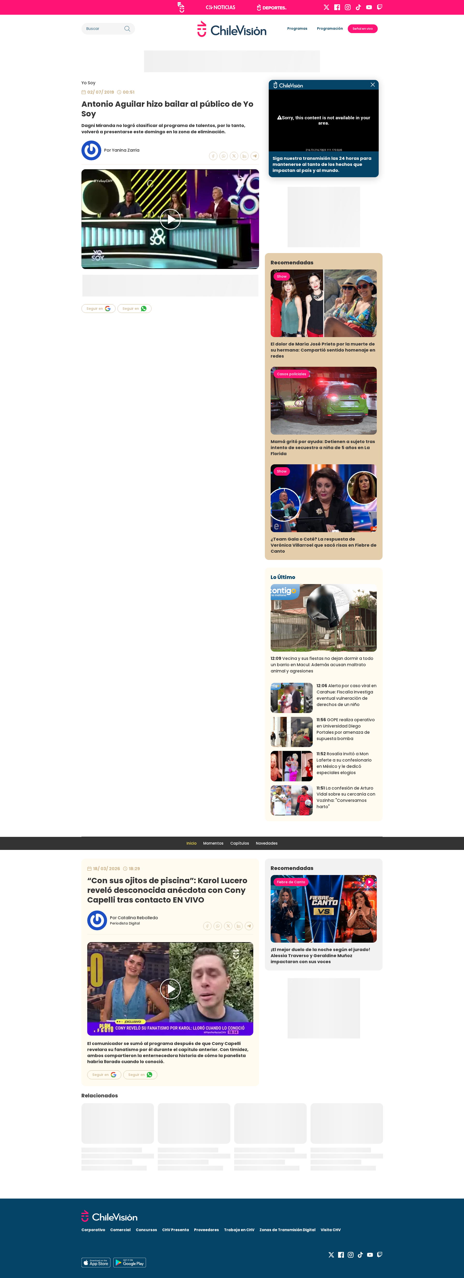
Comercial (120, 1229)
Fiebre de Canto (291, 882)
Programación (330, 28)
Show (282, 276)
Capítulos (239, 843)
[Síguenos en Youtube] (369, 7)
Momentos (213, 843)
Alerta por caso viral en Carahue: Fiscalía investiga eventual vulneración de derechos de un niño (347, 695)
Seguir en (95, 308)
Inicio (191, 843)
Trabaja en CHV (239, 1229)
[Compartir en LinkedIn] (244, 156)
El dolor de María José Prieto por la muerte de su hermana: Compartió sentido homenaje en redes (323, 350)
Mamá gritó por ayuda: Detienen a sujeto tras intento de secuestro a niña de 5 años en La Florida (323, 447)
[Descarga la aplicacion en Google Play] (95, 1262)
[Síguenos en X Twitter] (326, 7)
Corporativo (93, 1229)
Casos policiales (291, 374)
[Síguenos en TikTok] (358, 7)
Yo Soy (88, 83)
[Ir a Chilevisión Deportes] (271, 7)
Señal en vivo (363, 28)
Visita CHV (331, 1229)
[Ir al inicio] (232, 29)
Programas (297, 28)
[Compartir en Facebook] (213, 156)
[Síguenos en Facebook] (337, 7)
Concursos (146, 1229)
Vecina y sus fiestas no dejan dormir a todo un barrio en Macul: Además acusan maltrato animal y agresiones (322, 665)
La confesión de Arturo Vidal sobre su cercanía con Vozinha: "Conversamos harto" (346, 797)
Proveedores (206, 1229)
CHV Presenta (175, 1229)
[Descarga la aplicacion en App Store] (129, 1262)
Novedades (267, 843)
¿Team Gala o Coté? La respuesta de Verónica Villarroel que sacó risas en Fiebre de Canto (324, 545)
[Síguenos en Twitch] (380, 7)
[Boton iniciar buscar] (127, 29)
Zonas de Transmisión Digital (288, 1229)
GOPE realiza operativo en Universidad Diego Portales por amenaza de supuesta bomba (346, 729)
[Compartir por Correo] (255, 156)
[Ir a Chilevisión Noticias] (220, 7)
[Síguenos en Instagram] (348, 7)
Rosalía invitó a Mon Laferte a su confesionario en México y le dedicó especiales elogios (344, 763)
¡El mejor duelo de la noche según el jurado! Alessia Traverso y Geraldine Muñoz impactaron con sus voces (320, 955)
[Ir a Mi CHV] (181, 7)
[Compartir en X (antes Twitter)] (234, 156)
